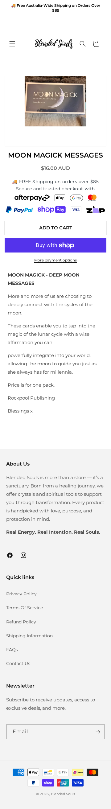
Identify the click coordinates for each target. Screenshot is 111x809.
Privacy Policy (21, 594)
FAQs (12, 649)
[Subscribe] (98, 732)
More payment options (55, 260)
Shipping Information (29, 636)
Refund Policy (21, 622)
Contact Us (18, 663)
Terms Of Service (24, 607)
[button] (12, 44)
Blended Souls (63, 794)
